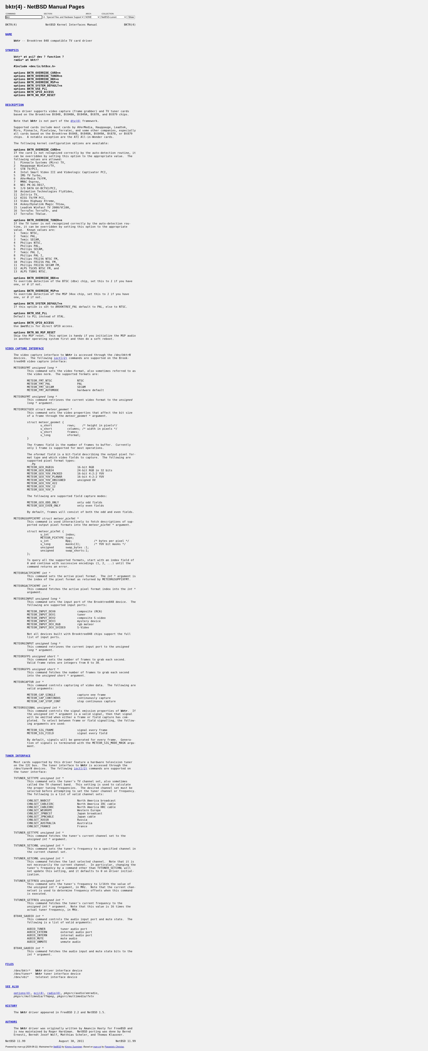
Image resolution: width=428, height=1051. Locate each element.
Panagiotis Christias (114, 1046)
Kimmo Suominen (73, 1046)
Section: (49, 14)
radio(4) (54, 993)
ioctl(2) (60, 358)
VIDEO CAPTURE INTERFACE (24, 348)
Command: (12, 14)
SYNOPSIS (12, 50)
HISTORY (11, 1005)
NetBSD (57, 1046)
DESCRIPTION (14, 104)
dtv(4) (76, 120)
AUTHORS (11, 1021)
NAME (8, 34)
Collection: (108, 14)
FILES (9, 964)
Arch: (90, 14)
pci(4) (39, 993)
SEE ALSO (12, 986)
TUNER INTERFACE (17, 755)
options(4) (22, 993)
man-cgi (97, 1046)
